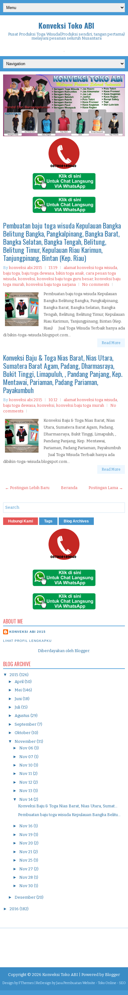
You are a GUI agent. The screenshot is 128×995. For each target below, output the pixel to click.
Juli (18, 707)
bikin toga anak (70, 273)
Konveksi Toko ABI (66, 25)
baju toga (11, 273)
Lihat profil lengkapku (27, 640)
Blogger (82, 650)
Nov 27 (26, 869)
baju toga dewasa (38, 273)
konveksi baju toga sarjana (51, 284)
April (20, 681)
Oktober (23, 732)
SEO (122, 983)
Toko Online (107, 983)
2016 (15, 908)
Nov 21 (26, 851)
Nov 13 (26, 790)
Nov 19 (26, 834)
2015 (14, 674)
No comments (95, 284)
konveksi (26, 278)
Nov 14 (26, 799)
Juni (19, 698)
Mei (19, 690)
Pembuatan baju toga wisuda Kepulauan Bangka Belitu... (69, 814)
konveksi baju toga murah (80, 405)
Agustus (22, 715)
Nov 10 (26, 765)
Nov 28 (26, 877)
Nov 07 (26, 756)
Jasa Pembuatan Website (75, 983)
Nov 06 (26, 748)
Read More (111, 343)
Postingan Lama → (106, 487)
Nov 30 (26, 885)
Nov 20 (26, 843)
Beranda (69, 487)
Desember (25, 897)
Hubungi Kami (20, 521)
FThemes (26, 983)
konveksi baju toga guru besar (65, 278)
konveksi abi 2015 (27, 631)
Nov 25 (26, 860)
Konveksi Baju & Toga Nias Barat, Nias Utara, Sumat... (67, 806)
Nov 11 (26, 773)
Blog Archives (76, 521)
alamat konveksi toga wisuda (90, 267)
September (26, 724)
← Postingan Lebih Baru (27, 487)
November (26, 741)
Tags (48, 521)
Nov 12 (26, 782)
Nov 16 (26, 826)
